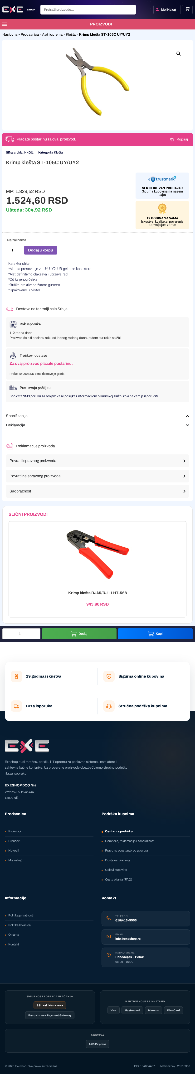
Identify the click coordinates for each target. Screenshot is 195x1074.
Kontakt (13, 944)
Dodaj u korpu (40, 250)
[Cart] (187, 9)
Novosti (13, 850)
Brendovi (14, 841)
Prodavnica (30, 34)
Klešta (71, 34)
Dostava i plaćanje (117, 860)
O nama (13, 934)
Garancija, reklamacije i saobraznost (129, 841)
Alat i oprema (52, 34)
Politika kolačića (19, 925)
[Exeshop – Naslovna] (27, 746)
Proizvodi (14, 831)
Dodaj (83, 634)
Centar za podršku (119, 831)
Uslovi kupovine (116, 870)
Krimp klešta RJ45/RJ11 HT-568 (97, 593)
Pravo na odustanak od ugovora (126, 850)
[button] (178, 53)
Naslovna (9, 34)
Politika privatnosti (21, 915)
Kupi (159, 634)
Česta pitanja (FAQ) (118, 879)
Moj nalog (14, 860)
